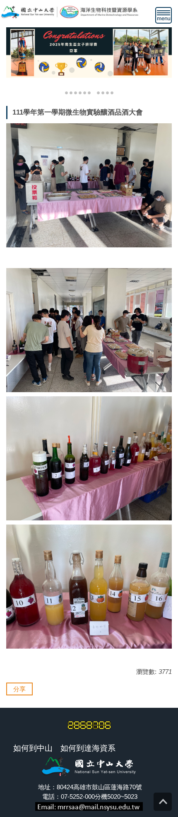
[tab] (66, 92)
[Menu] (163, 15)
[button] (16, 61)
